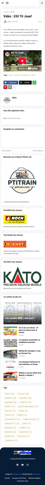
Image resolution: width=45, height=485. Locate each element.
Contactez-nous (22, 481)
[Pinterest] (5, 87)
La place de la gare (31, 419)
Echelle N (21, 415)
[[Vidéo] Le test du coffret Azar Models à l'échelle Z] (10, 376)
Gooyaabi (36, 474)
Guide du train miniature (28, 406)
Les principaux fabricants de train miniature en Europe (29, 363)
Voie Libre (10, 411)
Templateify (17, 474)
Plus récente (6, 151)
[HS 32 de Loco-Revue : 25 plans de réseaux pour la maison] (10, 331)
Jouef (12, 12)
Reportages (10, 402)
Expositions (25, 398)
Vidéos (33, 75)
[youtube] (22, 465)
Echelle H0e (10, 432)
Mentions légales (34, 478)
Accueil (6, 12)
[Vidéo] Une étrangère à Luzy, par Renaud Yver (30, 352)
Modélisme (26, 75)
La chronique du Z (12, 419)
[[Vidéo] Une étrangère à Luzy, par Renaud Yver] (10, 354)
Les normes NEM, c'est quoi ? (20, 318)
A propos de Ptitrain (19, 478)
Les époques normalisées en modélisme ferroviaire (29, 341)
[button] (2, 3)
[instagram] (28, 465)
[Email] (10, 87)
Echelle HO (25, 402)
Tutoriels (9, 415)
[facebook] (17, 465)
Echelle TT (25, 428)
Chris (14, 97)
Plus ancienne (38, 151)
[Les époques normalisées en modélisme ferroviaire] (10, 343)
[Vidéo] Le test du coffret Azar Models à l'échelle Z (30, 374)
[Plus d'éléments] (15, 87)
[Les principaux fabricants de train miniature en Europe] (10, 365)
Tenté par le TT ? (12, 423)
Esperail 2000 (25, 432)
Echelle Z (10, 406)
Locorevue (17, 75)
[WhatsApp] (34, 83)
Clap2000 (9, 436)
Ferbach (23, 411)
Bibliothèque (10, 428)
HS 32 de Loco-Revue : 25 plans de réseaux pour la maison (28, 330)
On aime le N (23, 436)
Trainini (26, 423)
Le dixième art (11, 440)
